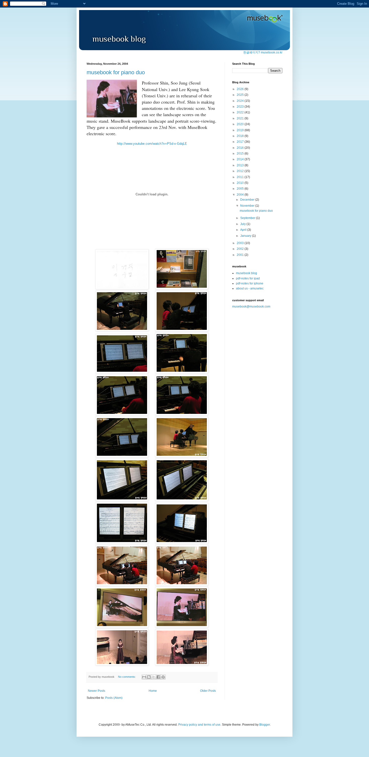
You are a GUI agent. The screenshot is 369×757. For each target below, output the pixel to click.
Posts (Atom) (113, 698)
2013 (240, 165)
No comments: (127, 676)
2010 (240, 183)
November (247, 205)
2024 (240, 101)
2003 (240, 243)
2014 (240, 159)
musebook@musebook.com (251, 306)
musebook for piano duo (116, 72)
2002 (240, 249)
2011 (240, 177)
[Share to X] (153, 676)
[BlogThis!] (148, 676)
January (246, 236)
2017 (240, 141)
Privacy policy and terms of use (199, 724)
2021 (240, 118)
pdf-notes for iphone (249, 283)
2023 (240, 106)
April (243, 230)
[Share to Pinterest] (163, 676)
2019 (240, 130)
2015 (240, 153)
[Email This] (144, 676)
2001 (240, 255)
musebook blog (246, 273)
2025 (240, 95)
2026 (240, 89)
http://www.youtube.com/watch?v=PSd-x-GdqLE (152, 143)
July (243, 224)
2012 (240, 171)
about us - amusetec (250, 288)
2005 (240, 188)
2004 (240, 194)
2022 (240, 112)
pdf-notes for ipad (248, 278)
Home (153, 691)
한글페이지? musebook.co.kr (262, 52)
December (247, 199)
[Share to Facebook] (158, 676)
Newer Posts (96, 691)
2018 (240, 136)
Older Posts (208, 691)
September (248, 218)
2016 (240, 147)
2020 (240, 124)
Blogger (264, 724)
